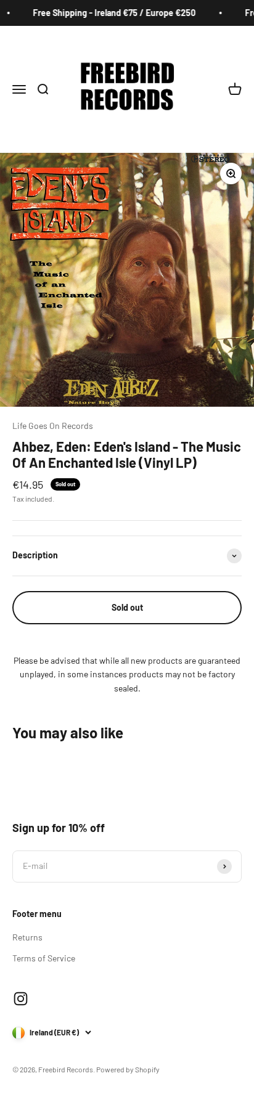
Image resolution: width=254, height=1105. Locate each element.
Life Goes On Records (52, 425)
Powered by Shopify (128, 1069)
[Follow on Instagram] (20, 998)
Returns (27, 937)
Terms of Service (43, 958)
